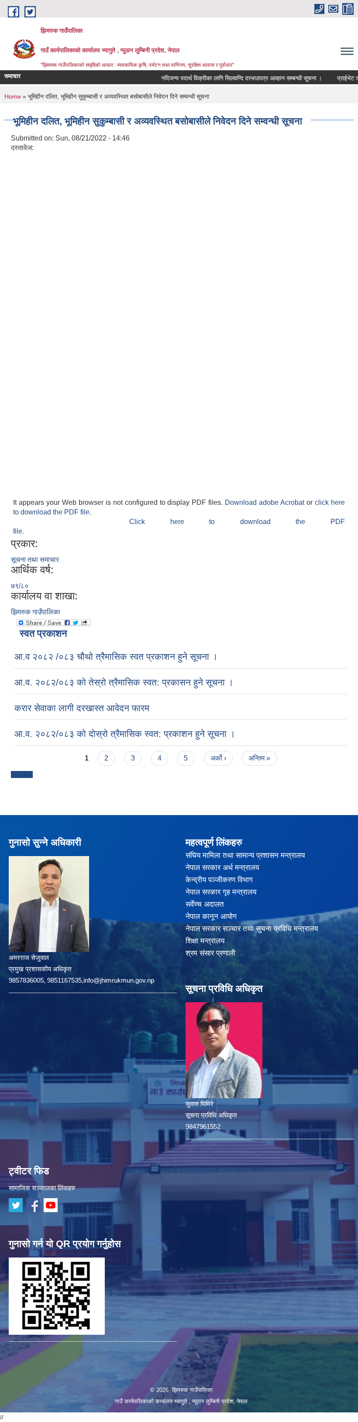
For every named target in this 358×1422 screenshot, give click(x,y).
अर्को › (218, 758)
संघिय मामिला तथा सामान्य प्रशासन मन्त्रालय (245, 855)
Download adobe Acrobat (265, 502)
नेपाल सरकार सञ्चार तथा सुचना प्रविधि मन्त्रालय (252, 929)
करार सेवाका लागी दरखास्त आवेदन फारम (81, 708)
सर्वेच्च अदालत (205, 904)
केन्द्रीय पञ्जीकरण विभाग (219, 880)
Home (12, 96)
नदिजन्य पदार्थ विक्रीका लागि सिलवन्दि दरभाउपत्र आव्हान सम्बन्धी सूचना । (223, 78)
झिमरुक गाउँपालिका (35, 612)
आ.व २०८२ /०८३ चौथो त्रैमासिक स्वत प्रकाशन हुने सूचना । (116, 656)
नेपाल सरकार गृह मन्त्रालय (221, 892)
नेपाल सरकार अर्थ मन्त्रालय (222, 867)
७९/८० (19, 585)
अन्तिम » (259, 758)
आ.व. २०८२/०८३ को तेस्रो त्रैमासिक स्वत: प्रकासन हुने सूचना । (124, 682)
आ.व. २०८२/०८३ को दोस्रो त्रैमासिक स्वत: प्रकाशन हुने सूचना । (124, 734)
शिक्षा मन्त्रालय (205, 941)
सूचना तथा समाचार (35, 559)
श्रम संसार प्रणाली (210, 953)
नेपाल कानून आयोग (211, 916)
